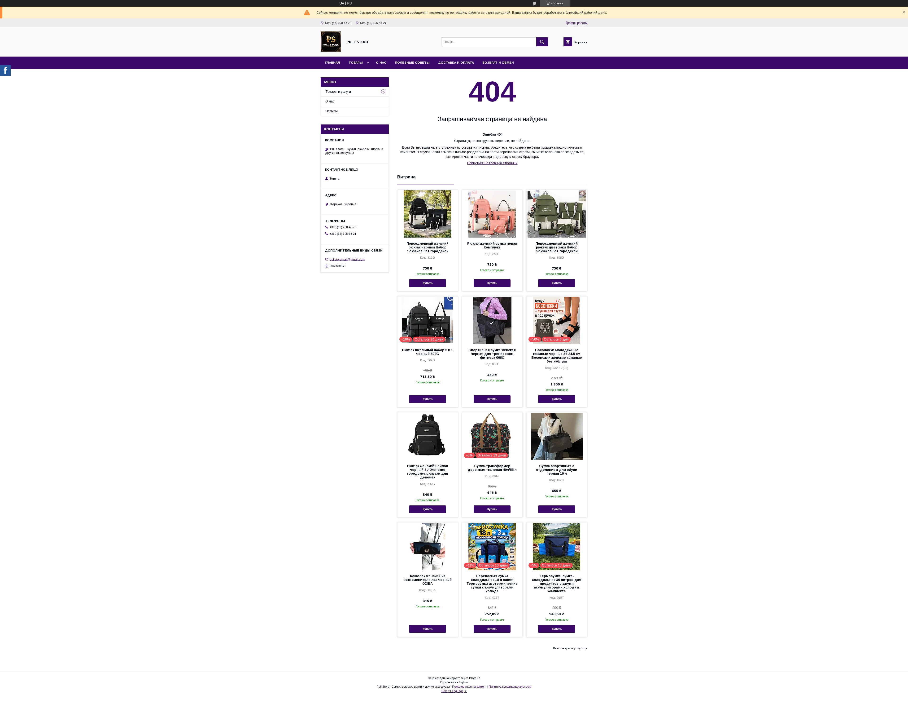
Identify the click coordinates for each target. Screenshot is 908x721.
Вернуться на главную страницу (492, 163)
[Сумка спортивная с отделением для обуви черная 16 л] (557, 436)
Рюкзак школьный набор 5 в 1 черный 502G (427, 352)
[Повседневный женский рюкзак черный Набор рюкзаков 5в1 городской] (427, 213)
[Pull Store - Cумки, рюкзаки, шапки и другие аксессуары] (331, 50)
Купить (427, 283)
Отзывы (331, 111)
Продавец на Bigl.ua (454, 682)
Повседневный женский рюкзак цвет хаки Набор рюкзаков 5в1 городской (557, 247)
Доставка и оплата (456, 62)
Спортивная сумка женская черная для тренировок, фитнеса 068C (492, 353)
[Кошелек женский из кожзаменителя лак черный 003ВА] (427, 546)
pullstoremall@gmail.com (347, 259)
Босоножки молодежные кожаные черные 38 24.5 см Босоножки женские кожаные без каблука (556, 355)
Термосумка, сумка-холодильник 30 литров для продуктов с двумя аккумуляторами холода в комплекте (556, 583)
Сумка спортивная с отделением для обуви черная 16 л (556, 469)
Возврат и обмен (498, 62)
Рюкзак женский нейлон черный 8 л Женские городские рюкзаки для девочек (427, 471)
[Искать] (542, 41)
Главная (332, 62)
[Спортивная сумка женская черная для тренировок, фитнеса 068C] (492, 320)
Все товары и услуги (568, 648)
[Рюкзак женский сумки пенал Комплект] (492, 213)
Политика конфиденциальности (510, 686)
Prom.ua (474, 678)
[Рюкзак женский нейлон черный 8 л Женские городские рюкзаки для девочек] (427, 436)
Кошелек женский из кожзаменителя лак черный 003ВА (428, 579)
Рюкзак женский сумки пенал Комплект (492, 245)
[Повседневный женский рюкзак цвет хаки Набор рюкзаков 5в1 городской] (557, 213)
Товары (356, 62)
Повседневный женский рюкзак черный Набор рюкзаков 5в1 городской (427, 247)
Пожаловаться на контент (469, 686)
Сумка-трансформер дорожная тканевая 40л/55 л (492, 468)
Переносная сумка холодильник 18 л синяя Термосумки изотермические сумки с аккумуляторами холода (492, 583)
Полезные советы (412, 62)
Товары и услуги (338, 91)
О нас (381, 62)
